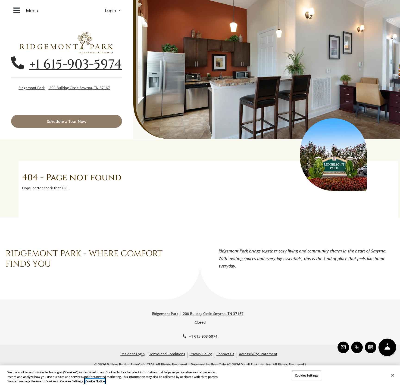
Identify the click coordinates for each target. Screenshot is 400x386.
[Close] (393, 375)
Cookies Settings (306, 375)
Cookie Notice (95, 381)
